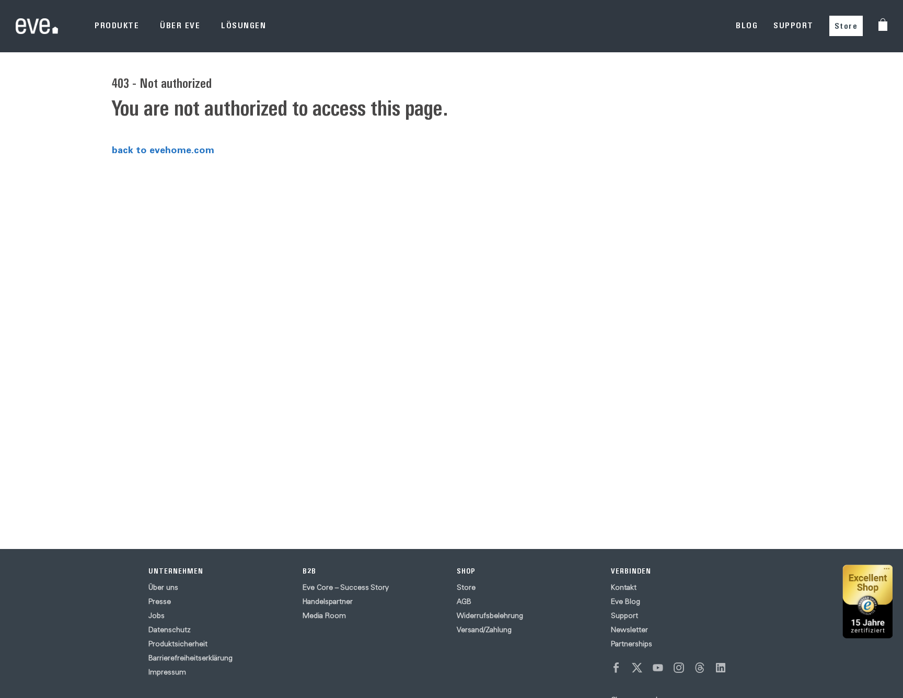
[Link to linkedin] (720, 667)
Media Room (324, 615)
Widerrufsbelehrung (490, 615)
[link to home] (37, 25)
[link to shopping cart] (882, 24)
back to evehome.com (163, 149)
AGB (464, 601)
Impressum (167, 672)
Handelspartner (328, 601)
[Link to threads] (699, 667)
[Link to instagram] (679, 667)
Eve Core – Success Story (346, 587)
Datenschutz (169, 629)
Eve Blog (625, 601)
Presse (159, 601)
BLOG (747, 25)
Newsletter (629, 629)
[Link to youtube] (658, 667)
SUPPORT (793, 25)
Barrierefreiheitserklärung (190, 657)
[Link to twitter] (637, 667)
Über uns (163, 587)
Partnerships (631, 643)
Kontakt (623, 587)
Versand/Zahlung (484, 629)
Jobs (156, 615)
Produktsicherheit (177, 643)
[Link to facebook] (616, 667)
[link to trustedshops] (867, 601)
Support (624, 615)
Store (846, 26)
